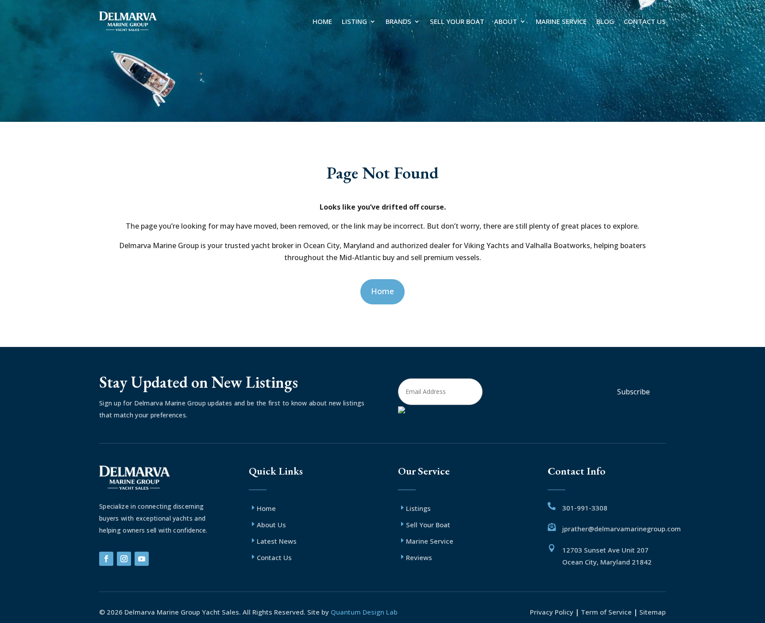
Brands (398, 21)
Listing (354, 21)
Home (322, 21)
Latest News (277, 541)
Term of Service (606, 611)
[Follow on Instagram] (124, 559)
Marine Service (561, 21)
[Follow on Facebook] (106, 559)
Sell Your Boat (457, 21)
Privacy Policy (552, 611)
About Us (271, 524)
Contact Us (645, 21)
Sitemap (652, 611)
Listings (418, 508)
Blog (605, 21)
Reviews (419, 557)
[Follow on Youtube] (142, 559)
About (505, 21)
